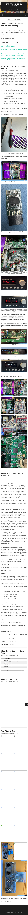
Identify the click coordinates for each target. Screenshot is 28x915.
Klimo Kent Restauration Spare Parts (12, 652)
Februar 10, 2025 (5, 27)
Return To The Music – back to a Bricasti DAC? (13, 475)
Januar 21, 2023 (4, 681)
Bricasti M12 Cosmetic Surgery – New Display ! (13, 67)
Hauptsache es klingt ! (14, 5)
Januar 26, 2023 (4, 655)
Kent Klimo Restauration (10, 731)
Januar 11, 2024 (4, 70)
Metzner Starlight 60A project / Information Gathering (12, 25)
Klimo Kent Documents (9, 679)
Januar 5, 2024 (4, 477)
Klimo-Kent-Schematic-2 (23, 704)
